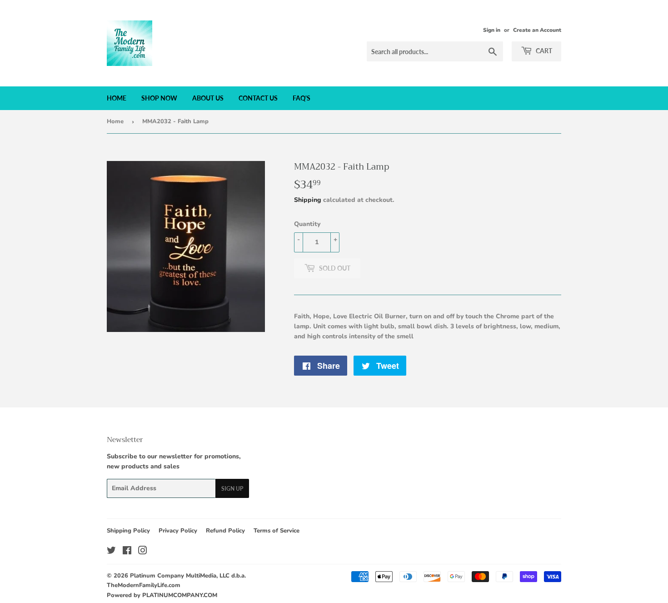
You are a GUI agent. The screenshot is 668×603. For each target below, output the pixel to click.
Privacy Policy (178, 531)
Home (116, 98)
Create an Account (537, 30)
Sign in (491, 30)
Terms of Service (276, 531)
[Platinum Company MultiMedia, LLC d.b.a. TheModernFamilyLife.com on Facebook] (127, 552)
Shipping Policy (128, 531)
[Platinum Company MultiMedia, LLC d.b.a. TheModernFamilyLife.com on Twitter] (111, 552)
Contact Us (258, 98)
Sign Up (232, 488)
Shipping (307, 200)
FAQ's (301, 98)
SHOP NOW (159, 98)
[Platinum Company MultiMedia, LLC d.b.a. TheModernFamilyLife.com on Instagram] (142, 552)
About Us (208, 98)
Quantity (307, 224)
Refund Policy (225, 531)
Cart (543, 51)
